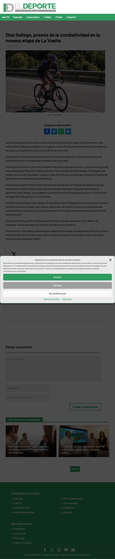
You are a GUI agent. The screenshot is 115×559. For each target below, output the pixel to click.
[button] (110, 259)
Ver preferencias (57, 293)
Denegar (57, 285)
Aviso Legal (66, 299)
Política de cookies (51, 299)
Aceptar (57, 277)
